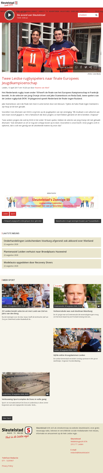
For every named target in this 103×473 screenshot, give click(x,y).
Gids (18, 11)
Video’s (42, 11)
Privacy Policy (7, 466)
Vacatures (65, 11)
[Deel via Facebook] (81, 67)
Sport (13, 214)
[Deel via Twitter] (86, 67)
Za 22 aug (99, 11)
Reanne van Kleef (42, 87)
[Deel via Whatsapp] (76, 67)
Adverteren (54, 11)
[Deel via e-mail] (95, 67)
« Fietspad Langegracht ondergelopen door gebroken (22, 221)
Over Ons (75, 11)
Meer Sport (7, 418)
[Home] (9, 3)
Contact (84, 11)
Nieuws (4, 11)
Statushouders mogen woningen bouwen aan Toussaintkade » (78, 221)
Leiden (5, 214)
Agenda (11, 11)
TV (47, 11)
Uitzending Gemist (29, 11)
